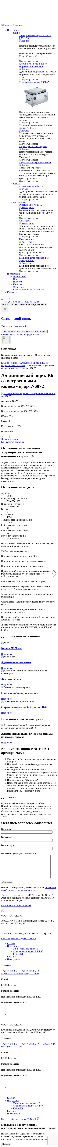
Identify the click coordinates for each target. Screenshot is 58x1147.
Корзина (11, 956)
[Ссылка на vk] (10, 1014)
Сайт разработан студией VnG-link (18, 938)
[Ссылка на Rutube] (9, 1019)
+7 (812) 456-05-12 (29, 971)
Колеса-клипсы (27, 239)
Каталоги (18, 284)
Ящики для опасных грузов (33, 146)
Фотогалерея (19, 287)
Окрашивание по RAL (30, 205)
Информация (13, 273)
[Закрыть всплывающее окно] (6, 340)
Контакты (12, 292)
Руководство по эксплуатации (28, 289)
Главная (5, 363)
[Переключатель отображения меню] (2, 299)
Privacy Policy (8, 905)
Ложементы (25, 220)
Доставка (19, 442)
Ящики (16, 33)
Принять (6, 1144)
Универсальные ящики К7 (26, 948)
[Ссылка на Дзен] (32, 1009)
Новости (17, 281)
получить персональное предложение (20, 334)
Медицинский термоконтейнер (35, 162)
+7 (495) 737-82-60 (30, 301)
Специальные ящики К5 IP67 (34, 82)
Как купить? (7, 442)
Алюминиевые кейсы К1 (31, 186)
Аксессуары (19, 202)
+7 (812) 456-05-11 (10, 301)
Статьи (16, 279)
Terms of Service (23, 905)
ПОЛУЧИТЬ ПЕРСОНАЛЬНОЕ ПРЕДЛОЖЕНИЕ (24, 305)
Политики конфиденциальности (31, 1139)
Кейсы (16, 183)
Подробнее (6, 654)
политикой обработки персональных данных (28, 888)
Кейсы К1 (18, 954)
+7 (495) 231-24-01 (29, 973)
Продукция (13, 30)
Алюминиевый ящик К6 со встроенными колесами (33, 65)
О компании (19, 276)
